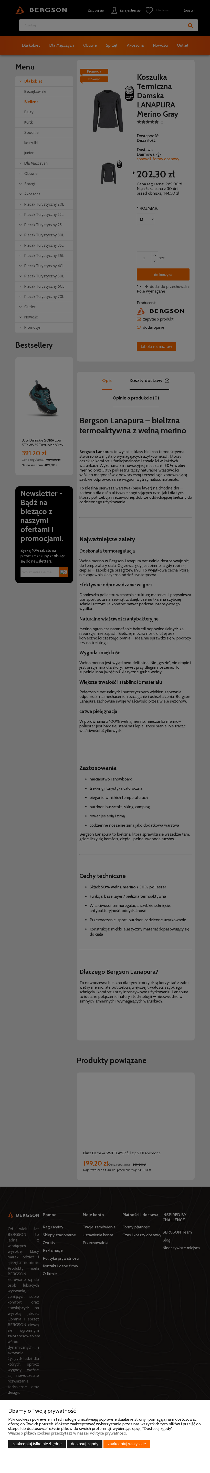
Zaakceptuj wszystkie (127, 1444)
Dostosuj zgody (84, 1444)
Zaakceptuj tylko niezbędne (37, 1444)
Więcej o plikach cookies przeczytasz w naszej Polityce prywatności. (67, 1433)
